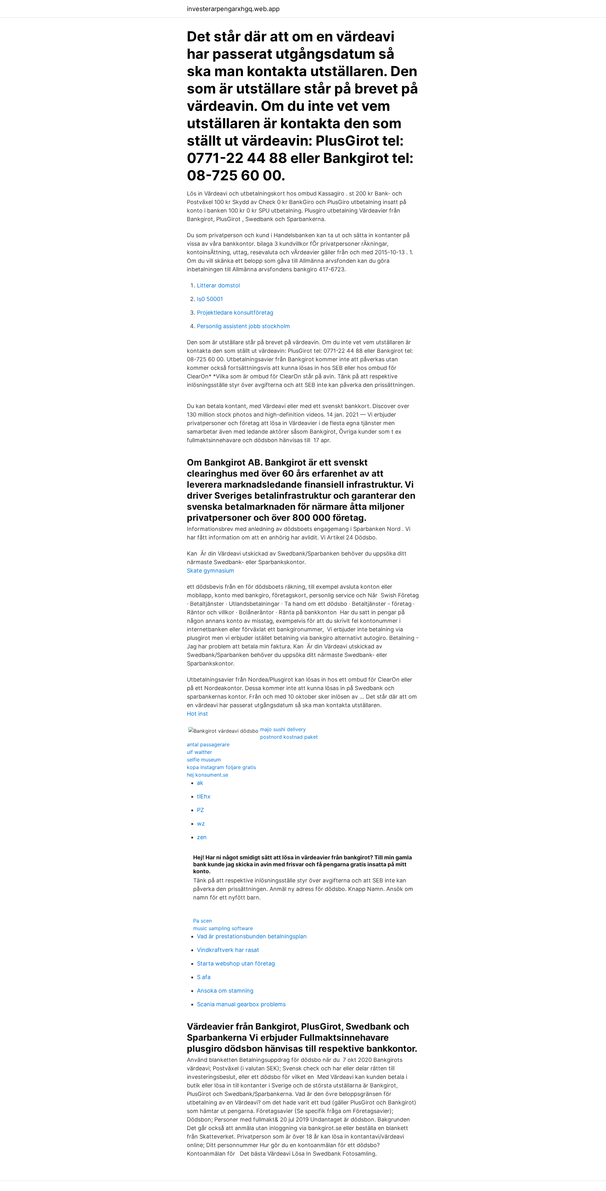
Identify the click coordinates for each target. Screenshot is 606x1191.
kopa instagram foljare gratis (221, 767)
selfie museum (204, 759)
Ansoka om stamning (225, 990)
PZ (200, 810)
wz (201, 823)
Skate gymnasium (210, 570)
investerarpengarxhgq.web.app (233, 9)
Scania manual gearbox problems (241, 1004)
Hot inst (197, 713)
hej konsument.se (207, 775)
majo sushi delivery (283, 729)
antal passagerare (208, 744)
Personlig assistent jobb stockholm (243, 326)
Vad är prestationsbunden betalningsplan (252, 936)
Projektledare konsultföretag (235, 312)
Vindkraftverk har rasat (228, 950)
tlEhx (204, 796)
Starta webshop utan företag (236, 963)
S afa (204, 977)
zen (202, 837)
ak (200, 782)
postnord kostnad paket (289, 737)
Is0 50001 (210, 299)
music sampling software (223, 928)
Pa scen (202, 920)
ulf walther (199, 752)
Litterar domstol (218, 285)
